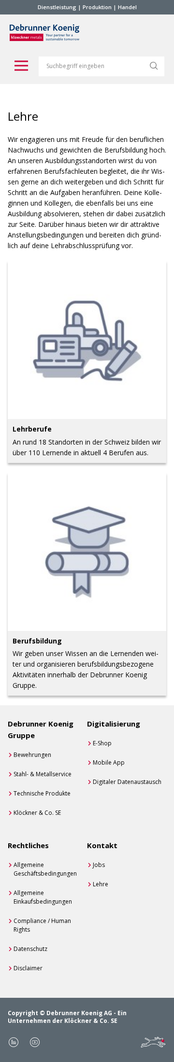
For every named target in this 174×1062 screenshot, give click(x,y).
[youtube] (35, 1042)
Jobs (99, 865)
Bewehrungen (32, 755)
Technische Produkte (42, 793)
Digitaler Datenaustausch (127, 782)
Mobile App (109, 762)
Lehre (100, 884)
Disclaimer (28, 968)
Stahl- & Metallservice (43, 774)
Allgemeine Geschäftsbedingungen (45, 869)
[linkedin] (13, 1042)
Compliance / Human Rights (42, 925)
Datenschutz (30, 949)
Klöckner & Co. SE (37, 813)
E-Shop (102, 743)
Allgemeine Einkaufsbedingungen (43, 897)
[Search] (153, 65)
